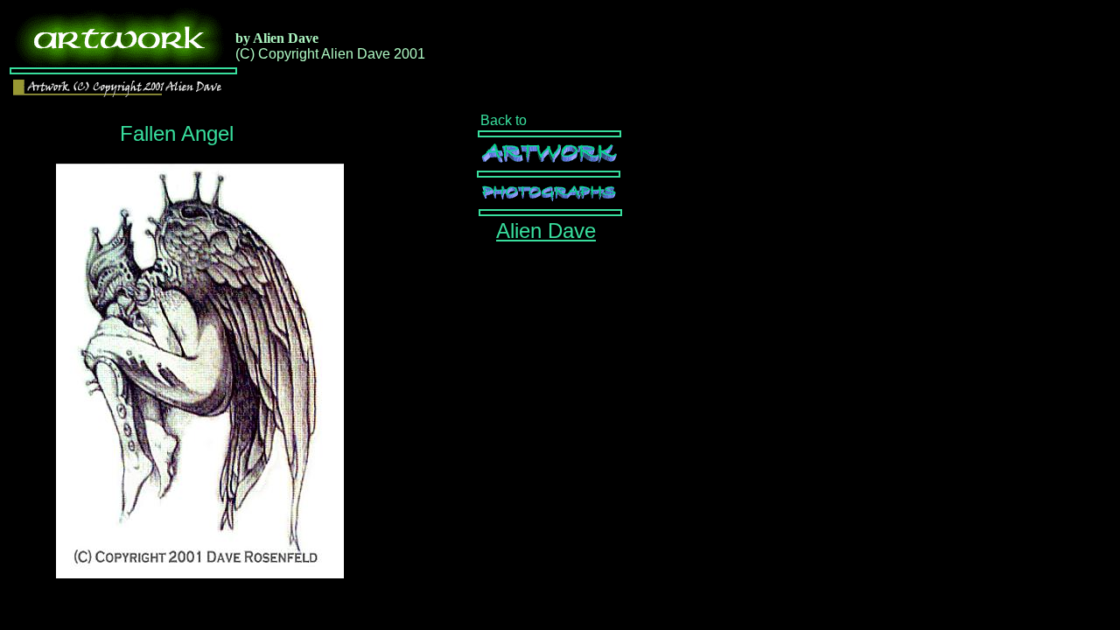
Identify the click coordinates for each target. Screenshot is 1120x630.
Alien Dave (546, 230)
